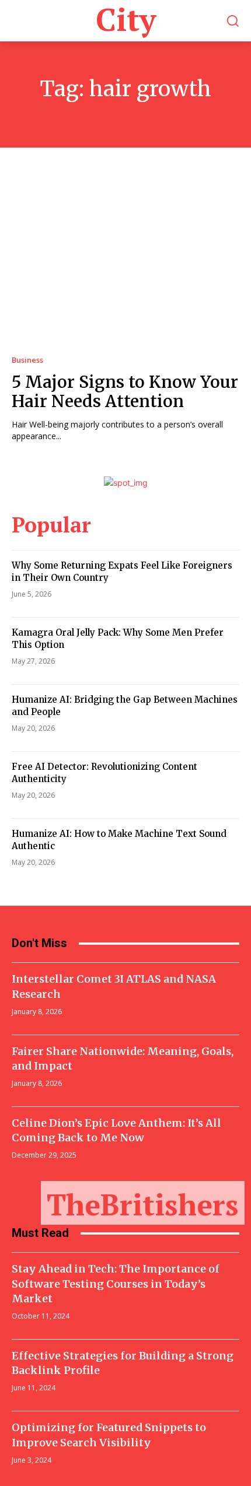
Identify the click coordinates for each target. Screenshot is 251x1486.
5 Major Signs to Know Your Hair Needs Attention (125, 392)
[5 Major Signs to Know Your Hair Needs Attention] (125, 262)
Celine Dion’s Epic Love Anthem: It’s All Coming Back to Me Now (116, 1130)
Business (27, 360)
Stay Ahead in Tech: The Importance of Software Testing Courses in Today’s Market (115, 1283)
